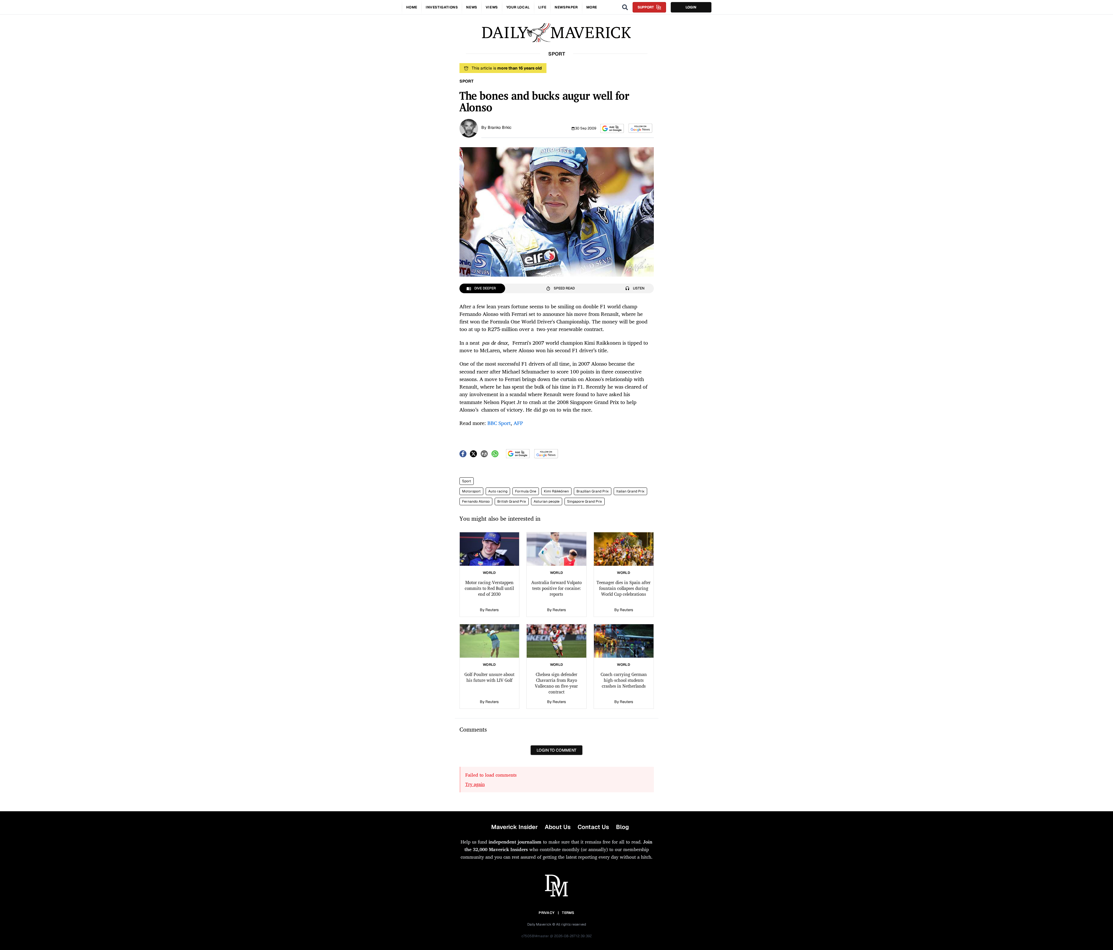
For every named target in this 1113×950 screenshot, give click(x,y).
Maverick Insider (514, 827)
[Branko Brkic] (468, 127)
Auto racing (497, 491)
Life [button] (542, 7)
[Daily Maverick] (556, 33)
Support (646, 7)
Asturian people (547, 501)
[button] (612, 128)
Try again (475, 784)
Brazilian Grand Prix (592, 491)
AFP (518, 423)
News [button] (471, 7)
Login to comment (556, 750)
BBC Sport (499, 423)
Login (691, 7)
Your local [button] (518, 7)
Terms (568, 912)
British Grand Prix (511, 501)
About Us (558, 827)
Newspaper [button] (566, 7)
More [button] (591, 7)
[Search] (625, 7)
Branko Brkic (500, 127)
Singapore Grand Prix (584, 501)
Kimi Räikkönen (556, 491)
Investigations (442, 7)
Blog (622, 827)
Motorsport (471, 491)
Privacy (546, 912)
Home (411, 7)
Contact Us (593, 827)
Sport (466, 481)
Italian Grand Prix (630, 491)
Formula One (525, 491)
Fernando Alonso (476, 501)
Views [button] (492, 7)
